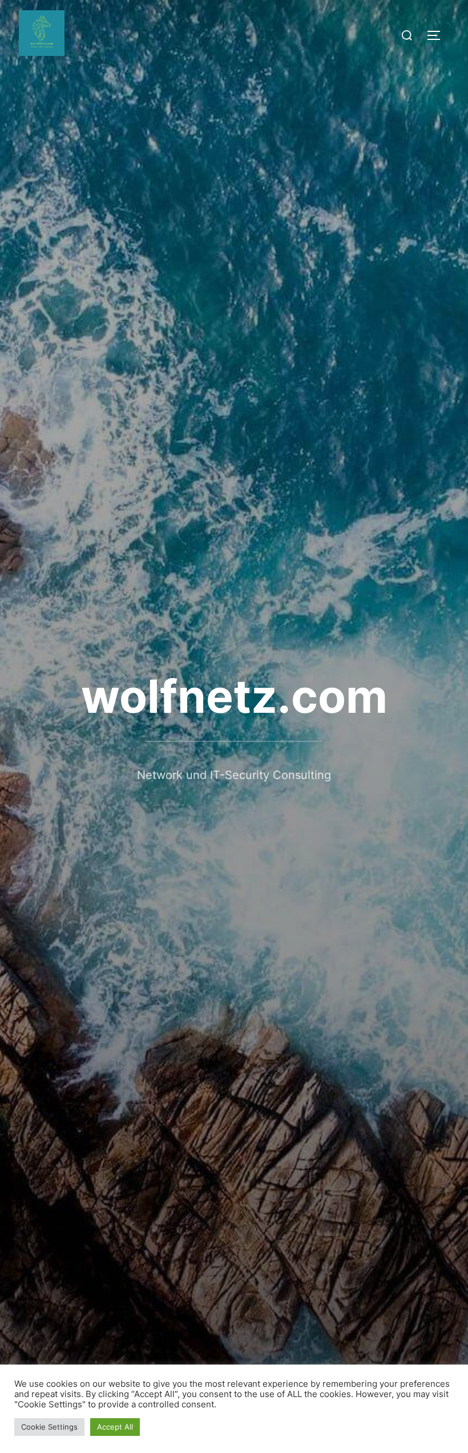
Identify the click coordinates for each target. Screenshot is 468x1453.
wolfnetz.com (234, 696)
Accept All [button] (115, 1426)
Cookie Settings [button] (49, 1426)
